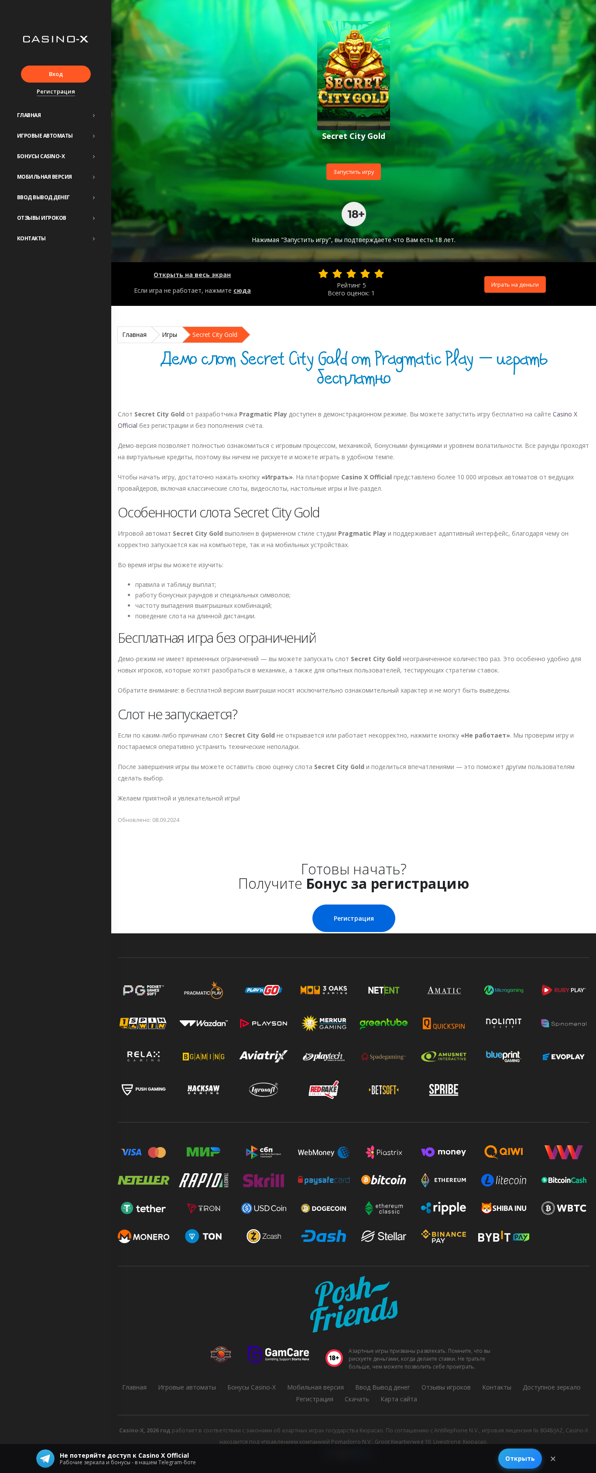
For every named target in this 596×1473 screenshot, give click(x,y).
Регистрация (56, 91)
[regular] (351, 273)
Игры (169, 334)
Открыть (520, 1458)
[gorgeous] (379, 273)
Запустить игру (353, 172)
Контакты (31, 238)
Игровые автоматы (45, 135)
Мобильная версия (44, 176)
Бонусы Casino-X (41, 156)
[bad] (323, 273)
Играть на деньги (515, 284)
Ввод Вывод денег (43, 197)
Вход (56, 74)
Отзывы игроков (41, 218)
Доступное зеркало (552, 1387)
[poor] (337, 273)
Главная (29, 115)
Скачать (357, 1399)
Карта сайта (398, 1399)
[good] (365, 273)
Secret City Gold (214, 334)
